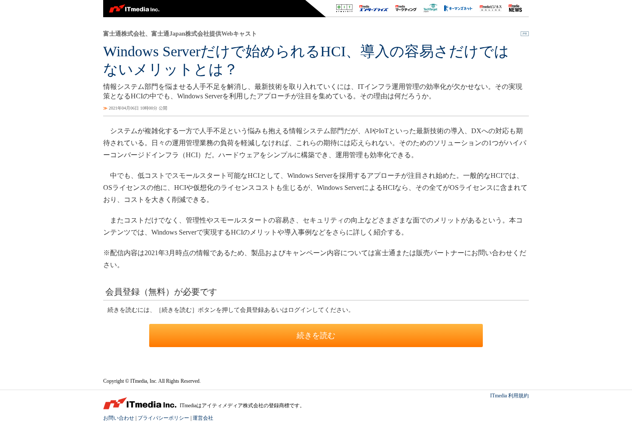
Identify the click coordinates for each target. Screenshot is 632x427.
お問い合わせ (118, 418)
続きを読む (316, 335)
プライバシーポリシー (163, 418)
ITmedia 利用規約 (509, 396)
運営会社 (203, 418)
